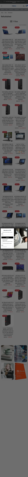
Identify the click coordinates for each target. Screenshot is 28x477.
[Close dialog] (26, 229)
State (2, 245)
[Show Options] (12, 247)
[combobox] (7, 247)
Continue (7, 237)
